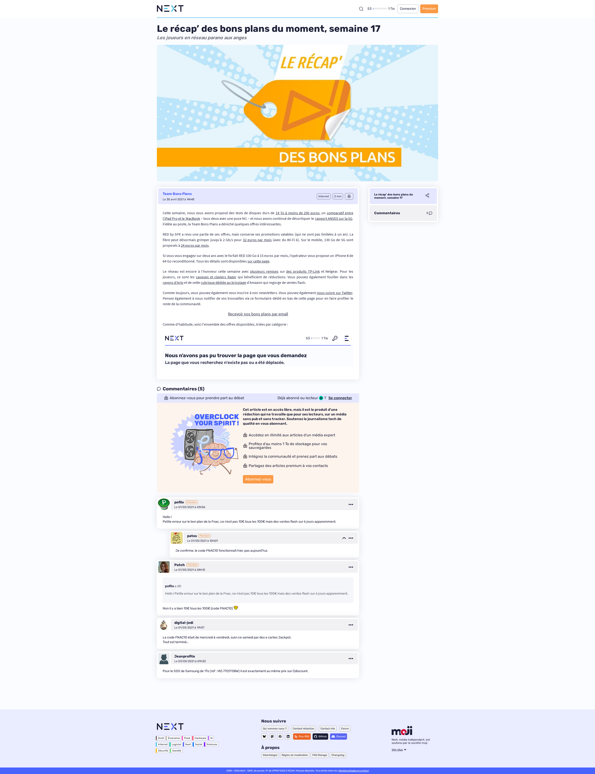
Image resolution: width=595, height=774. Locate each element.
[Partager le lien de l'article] (427, 196)
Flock (187, 738)
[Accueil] (170, 8)
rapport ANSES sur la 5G (334, 218)
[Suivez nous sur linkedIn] (288, 736)
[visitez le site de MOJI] (402, 734)
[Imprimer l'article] (349, 196)
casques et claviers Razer (216, 277)
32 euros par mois (257, 239)
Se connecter (340, 398)
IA (211, 738)
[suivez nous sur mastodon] (272, 736)
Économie (174, 738)
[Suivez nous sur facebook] (280, 736)
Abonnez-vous (258, 479)
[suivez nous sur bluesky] (264, 736)
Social (198, 744)
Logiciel (176, 744)
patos (192, 536)
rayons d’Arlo (173, 282)
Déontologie (270, 755)
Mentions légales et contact (354, 770)
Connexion (408, 9)
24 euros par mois (195, 245)
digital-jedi (183, 623)
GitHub (322, 736)
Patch (179, 565)
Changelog (337, 755)
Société (176, 750)
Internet (163, 744)
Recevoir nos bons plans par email (258, 314)
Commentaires (387, 213)
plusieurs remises (264, 271)
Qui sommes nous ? (275, 728)
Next (188, 744)
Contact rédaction (303, 728)
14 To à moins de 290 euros (298, 213)
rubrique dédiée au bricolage (223, 282)
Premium (429, 9)
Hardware (200, 738)
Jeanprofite (184, 656)
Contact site (328, 728)
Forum (345, 728)
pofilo (179, 502)
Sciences (211, 744)
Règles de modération (295, 755)
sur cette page (258, 261)
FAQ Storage (319, 755)
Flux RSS (304, 736)
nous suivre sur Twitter (335, 292)
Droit (161, 738)
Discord (341, 736)
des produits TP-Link (303, 271)
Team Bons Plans (177, 194)
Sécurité (163, 750)
